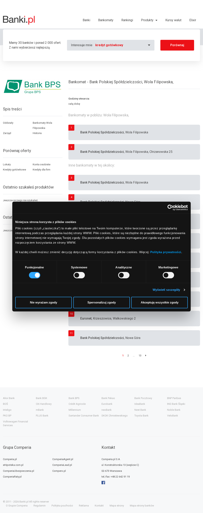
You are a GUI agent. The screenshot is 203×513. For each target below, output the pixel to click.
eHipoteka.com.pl (13, 464)
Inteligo (7, 409)
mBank (40, 409)
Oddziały (8, 122)
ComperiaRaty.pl (12, 476)
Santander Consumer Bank (84, 415)
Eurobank (107, 403)
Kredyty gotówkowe (14, 169)
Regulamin (40, 505)
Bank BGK (41, 398)
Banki (86, 20)
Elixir (192, 20)
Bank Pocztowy (143, 398)
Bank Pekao (108, 398)
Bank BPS (74, 398)
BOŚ (5, 403)
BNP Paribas (174, 398)
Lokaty (7, 164)
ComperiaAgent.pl (62, 459)
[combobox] (123, 45)
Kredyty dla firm (41, 169)
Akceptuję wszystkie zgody (159, 302)
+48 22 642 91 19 (120, 476)
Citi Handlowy (44, 403)
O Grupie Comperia (17, 505)
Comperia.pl (10, 459)
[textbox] (123, 45)
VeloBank (172, 415)
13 (140, 355)
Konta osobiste (41, 164)
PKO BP (7, 415)
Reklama (84, 505)
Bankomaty (105, 20)
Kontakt (99, 505)
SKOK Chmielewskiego (115, 415)
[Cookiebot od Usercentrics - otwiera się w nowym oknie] (170, 208)
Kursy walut (173, 20)
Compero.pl (59, 470)
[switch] (79, 275)
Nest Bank (140, 409)
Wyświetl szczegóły (166, 289)
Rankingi (127, 20)
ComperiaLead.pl (62, 464)
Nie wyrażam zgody (43, 302)
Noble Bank (173, 409)
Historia (37, 133)
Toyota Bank (141, 415)
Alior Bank (9, 398)
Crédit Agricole (77, 403)
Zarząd (7, 133)
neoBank (107, 409)
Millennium (75, 409)
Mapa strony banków (142, 505)
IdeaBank (139, 403)
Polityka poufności (62, 505)
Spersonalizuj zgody (101, 302)
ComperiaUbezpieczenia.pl (18, 470)
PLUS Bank (42, 415)
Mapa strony (117, 505)
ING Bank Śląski (176, 403)
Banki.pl (24, 501)
